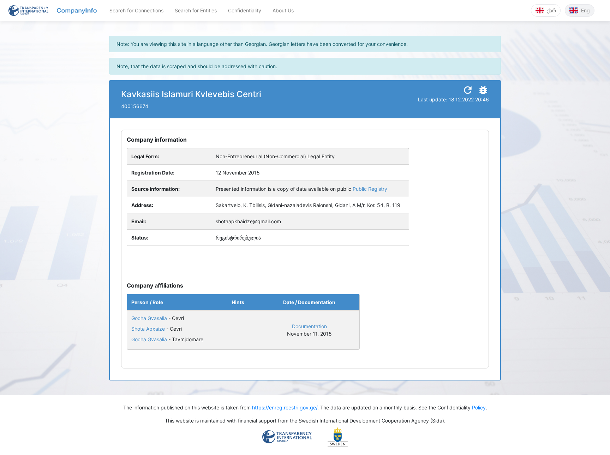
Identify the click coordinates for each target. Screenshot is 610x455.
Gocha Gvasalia (149, 318)
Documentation (309, 326)
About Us (283, 10)
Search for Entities (196, 10)
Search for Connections (136, 10)
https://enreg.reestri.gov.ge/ (284, 407)
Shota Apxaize (148, 329)
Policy (479, 407)
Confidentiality (244, 10)
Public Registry (370, 189)
